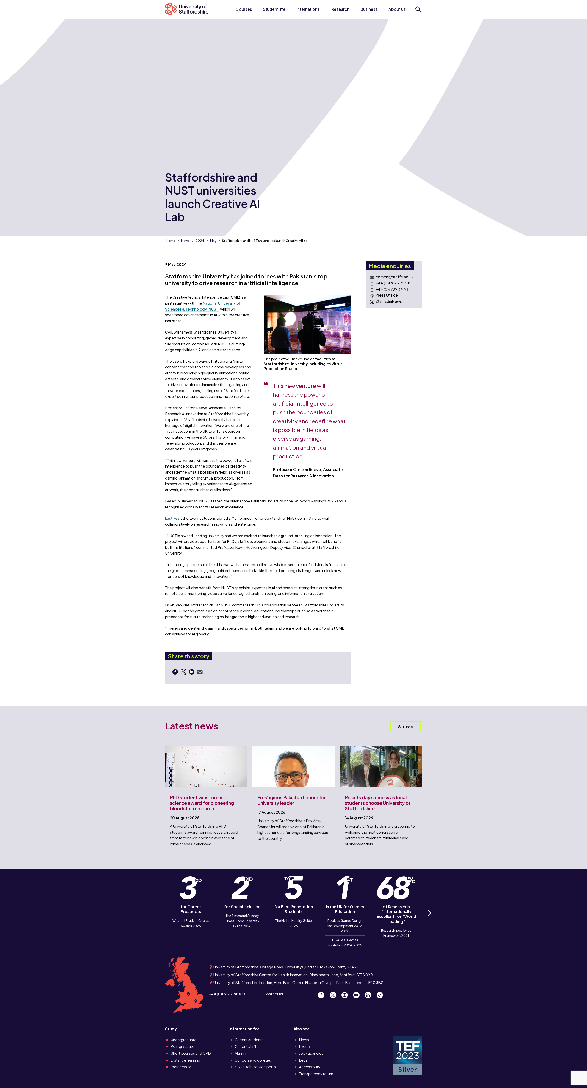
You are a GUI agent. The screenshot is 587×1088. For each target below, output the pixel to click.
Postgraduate (182, 1046)
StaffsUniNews (389, 301)
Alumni (240, 1053)
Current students (249, 1039)
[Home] (189, 9)
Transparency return (316, 1073)
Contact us (273, 993)
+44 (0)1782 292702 (393, 282)
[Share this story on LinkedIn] (192, 671)
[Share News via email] (200, 671)
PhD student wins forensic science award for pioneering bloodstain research (202, 802)
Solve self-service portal (256, 1066)
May (213, 240)
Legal (303, 1060)
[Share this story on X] (184, 671)
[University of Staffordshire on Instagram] (346, 993)
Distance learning (185, 1060)
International (308, 9)
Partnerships (181, 1066)
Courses (244, 9)
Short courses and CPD (191, 1053)
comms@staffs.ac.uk (394, 276)
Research (340, 9)
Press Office (387, 295)
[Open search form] (418, 9)
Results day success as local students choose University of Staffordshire (378, 802)
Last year (173, 518)
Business (368, 9)
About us (397, 9)
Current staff (245, 1046)
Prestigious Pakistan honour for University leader (291, 800)
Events (305, 1046)
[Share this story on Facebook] (175, 671)
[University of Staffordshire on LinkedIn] (370, 993)
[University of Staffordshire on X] (335, 993)
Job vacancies (311, 1053)
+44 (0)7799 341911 (392, 289)
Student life (274, 9)
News (185, 240)
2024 (200, 240)
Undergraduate (184, 1039)
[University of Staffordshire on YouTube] (358, 993)
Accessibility (309, 1066)
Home (170, 240)
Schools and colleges (253, 1060)
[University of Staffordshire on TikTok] (381, 993)
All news (405, 726)
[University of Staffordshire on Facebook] (323, 993)
